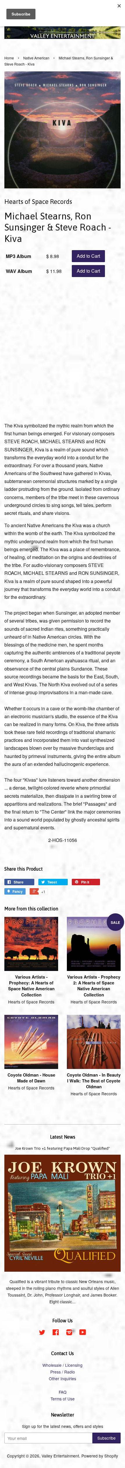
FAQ (63, 1392)
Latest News (62, 1136)
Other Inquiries (62, 1378)
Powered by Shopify (99, 1456)
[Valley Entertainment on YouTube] (82, 1333)
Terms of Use (63, 1399)
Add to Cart (88, 255)
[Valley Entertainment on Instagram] (69, 1333)
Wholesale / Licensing (62, 1365)
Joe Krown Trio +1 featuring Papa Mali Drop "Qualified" (62, 1148)
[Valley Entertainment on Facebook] (55, 1333)
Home (9, 57)
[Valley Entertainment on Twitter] (42, 1333)
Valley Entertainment (60, 1456)
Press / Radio (62, 1372)
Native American (36, 57)
